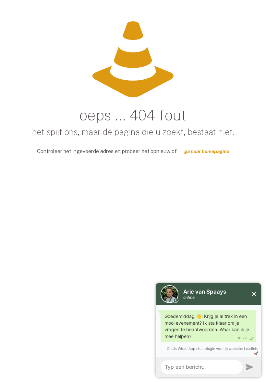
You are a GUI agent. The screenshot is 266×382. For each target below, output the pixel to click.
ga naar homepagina (206, 151)
